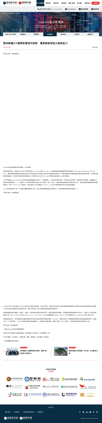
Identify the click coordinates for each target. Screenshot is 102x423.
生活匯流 (76, 34)
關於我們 (7, 412)
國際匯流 (36, 34)
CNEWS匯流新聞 (40, 3)
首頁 (4, 13)
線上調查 (79, 3)
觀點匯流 (90, 34)
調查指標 (63, 3)
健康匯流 (23, 34)
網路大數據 (71, 3)
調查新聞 (48, 3)
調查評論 (55, 3)
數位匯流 (63, 34)
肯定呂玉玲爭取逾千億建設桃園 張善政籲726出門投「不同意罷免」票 (26, 333)
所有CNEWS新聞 (10, 34)
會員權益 (16, 412)
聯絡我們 (40, 412)
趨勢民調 (87, 3)
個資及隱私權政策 (28, 412)
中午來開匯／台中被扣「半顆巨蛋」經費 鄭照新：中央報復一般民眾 (26, 337)
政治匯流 (50, 34)
